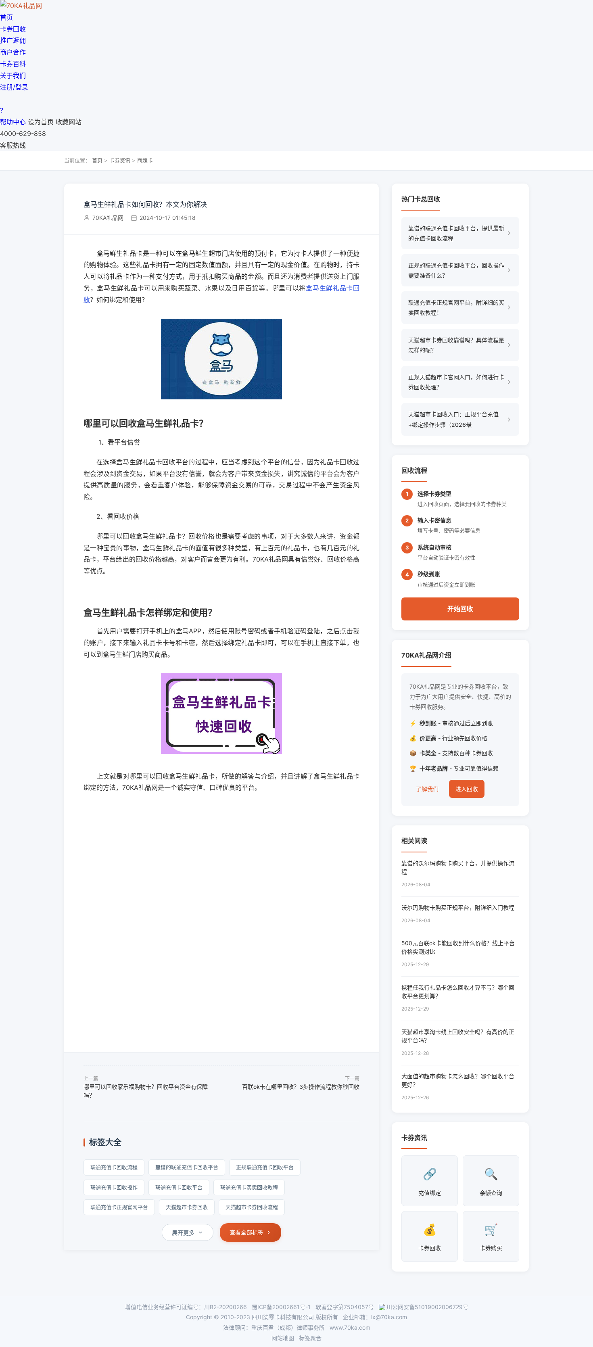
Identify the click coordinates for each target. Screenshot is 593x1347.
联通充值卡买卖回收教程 (249, 1187)
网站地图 (282, 1337)
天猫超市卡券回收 (187, 1207)
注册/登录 (14, 87)
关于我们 (13, 75)
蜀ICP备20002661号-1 (281, 1306)
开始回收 (460, 609)
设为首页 (41, 122)
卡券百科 (13, 64)
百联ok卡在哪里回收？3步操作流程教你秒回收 (300, 1086)
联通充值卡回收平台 (179, 1187)
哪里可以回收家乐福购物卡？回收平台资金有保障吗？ (146, 1090)
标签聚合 (310, 1337)
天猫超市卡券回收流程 (252, 1207)
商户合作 (13, 52)
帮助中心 (13, 122)
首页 (6, 17)
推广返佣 (13, 40)
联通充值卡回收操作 (114, 1187)
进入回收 (466, 788)
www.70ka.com (350, 1327)
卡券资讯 (119, 160)
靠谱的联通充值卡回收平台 (186, 1167)
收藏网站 (68, 122)
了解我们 (427, 788)
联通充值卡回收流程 (114, 1167)
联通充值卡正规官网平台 (119, 1207)
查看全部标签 (246, 1232)
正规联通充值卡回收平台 (265, 1167)
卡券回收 (13, 29)
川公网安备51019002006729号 (427, 1306)
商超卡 (145, 160)
